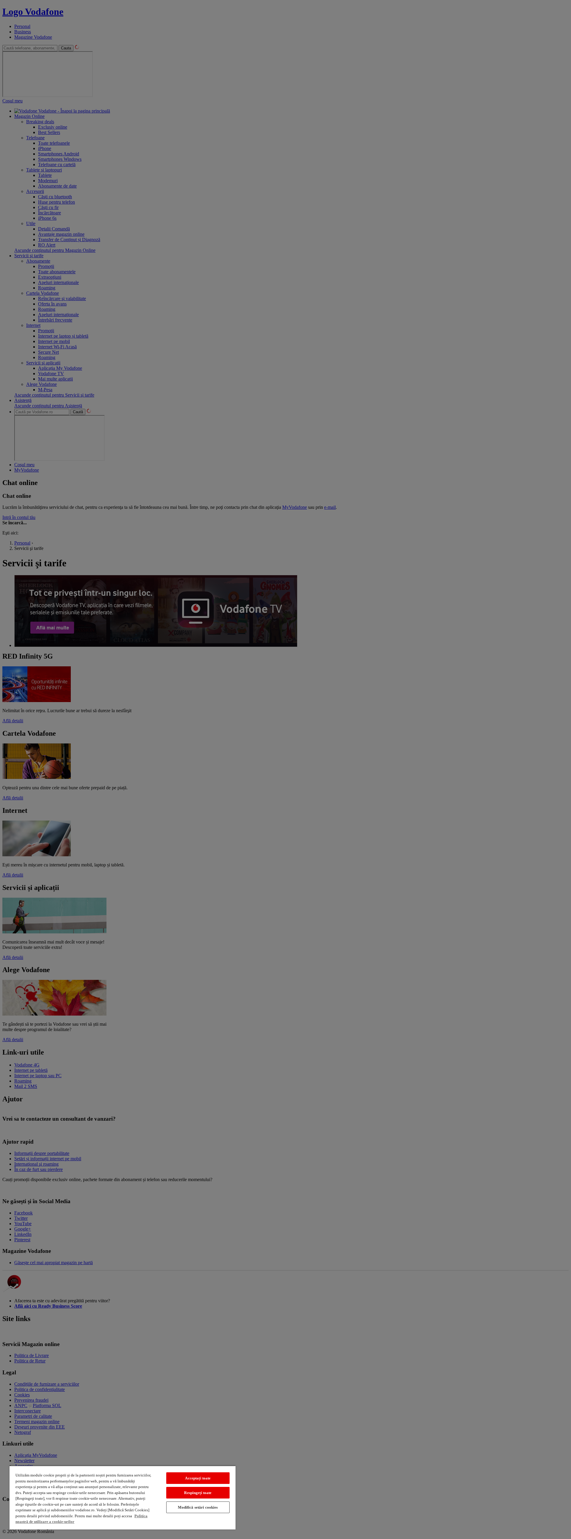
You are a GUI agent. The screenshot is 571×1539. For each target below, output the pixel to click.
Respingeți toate (197, 1492)
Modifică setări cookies (198, 1507)
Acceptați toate (198, 1478)
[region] (123, 1497)
